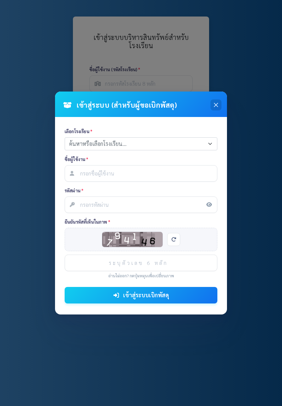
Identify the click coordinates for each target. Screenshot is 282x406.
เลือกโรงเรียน (79, 131)
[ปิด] (215, 104)
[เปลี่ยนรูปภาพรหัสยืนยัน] (173, 239)
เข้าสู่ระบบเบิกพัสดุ (145, 295)
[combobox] (141, 143)
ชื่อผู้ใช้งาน (76, 159)
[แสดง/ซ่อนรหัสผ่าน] (209, 205)
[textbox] (137, 144)
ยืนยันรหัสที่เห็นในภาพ (87, 222)
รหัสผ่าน (74, 190)
